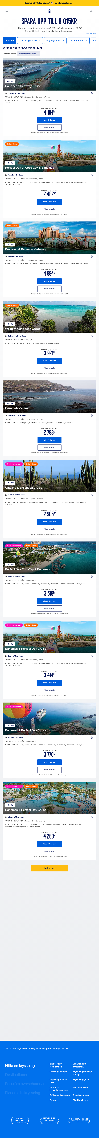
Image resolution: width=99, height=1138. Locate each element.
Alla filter (9, 40)
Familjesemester (81, 1087)
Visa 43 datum (49, 522)
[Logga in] (91, 11)
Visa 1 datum (49, 440)
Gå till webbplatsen (63, 3)
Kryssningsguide (81, 1079)
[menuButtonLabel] (6, 11)
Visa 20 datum (49, 202)
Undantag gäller (90, 33)
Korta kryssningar (58, 1072)
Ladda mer (49, 868)
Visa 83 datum (49, 844)
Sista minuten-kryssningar (80, 1065)
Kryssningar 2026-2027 (58, 1081)
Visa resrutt (49, 127)
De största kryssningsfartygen (59, 1088)
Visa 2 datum (49, 281)
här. (66, 1048)
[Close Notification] (96, 3)
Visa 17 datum (49, 361)
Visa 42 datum (49, 683)
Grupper (53, 1100)
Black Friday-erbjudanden (56, 1065)
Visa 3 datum (49, 120)
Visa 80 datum (49, 601)
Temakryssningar (81, 1095)
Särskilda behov (80, 1100)
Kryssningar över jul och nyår (82, 1073)
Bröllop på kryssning (60, 1095)
